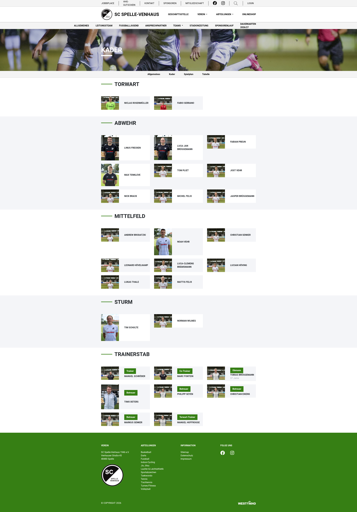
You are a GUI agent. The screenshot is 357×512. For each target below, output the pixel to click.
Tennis (144, 479)
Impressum (186, 459)
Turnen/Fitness (148, 485)
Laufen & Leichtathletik (152, 469)
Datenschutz (187, 455)
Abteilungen (224, 14)
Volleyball (145, 489)
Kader (172, 74)
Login (250, 3)
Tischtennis (146, 482)
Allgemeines (81, 25)
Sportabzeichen (148, 472)
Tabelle (206, 74)
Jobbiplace (107, 3)
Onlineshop (249, 14)
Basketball (146, 452)
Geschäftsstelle (178, 14)
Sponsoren (169, 3)
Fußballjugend (129, 25)
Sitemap (185, 452)
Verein (201, 14)
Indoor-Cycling (148, 462)
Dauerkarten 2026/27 (248, 26)
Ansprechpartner (156, 25)
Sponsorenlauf (224, 25)
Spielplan (188, 74)
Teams (177, 25)
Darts (143, 455)
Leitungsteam (104, 25)
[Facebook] (215, 3)
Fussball (145, 459)
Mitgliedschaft (194, 3)
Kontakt (149, 3)
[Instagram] (223, 3)
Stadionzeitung (199, 25)
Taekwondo (146, 475)
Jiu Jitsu (145, 465)
